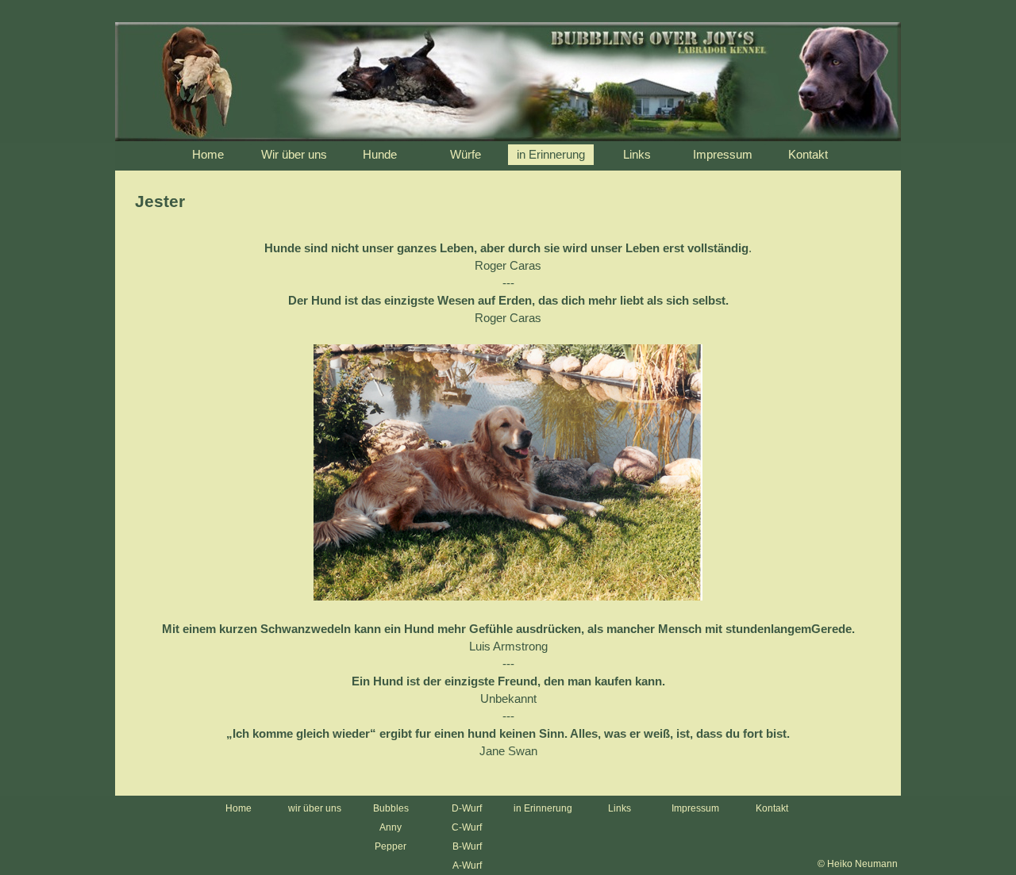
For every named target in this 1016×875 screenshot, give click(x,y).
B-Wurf (467, 846)
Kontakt (808, 154)
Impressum (722, 154)
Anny (390, 827)
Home (208, 154)
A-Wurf (467, 865)
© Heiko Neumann (858, 863)
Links (637, 154)
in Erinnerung (543, 808)
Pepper (390, 846)
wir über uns (314, 808)
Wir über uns (294, 154)
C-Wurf (467, 827)
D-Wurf (467, 808)
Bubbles (391, 808)
